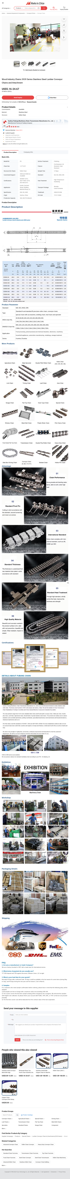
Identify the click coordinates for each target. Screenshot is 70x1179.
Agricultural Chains (23, 1118)
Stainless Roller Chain (26, 1162)
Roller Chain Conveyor (28, 1144)
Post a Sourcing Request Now (54, 1040)
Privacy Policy (62, 1172)
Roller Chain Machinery (59, 1157)
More (3, 1165)
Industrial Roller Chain (9, 1162)
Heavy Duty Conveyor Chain (46, 1144)
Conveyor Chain (41, 13)
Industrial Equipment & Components (16, 13)
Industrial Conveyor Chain (10, 1144)
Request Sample (32, 102)
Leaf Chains (5, 1122)
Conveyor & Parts (31, 13)
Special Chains (39, 1118)
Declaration (54, 1172)
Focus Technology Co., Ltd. (23, 1172)
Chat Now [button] (53, 98)
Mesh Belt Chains (56, 1122)
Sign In (5, 144)
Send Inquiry (18, 97)
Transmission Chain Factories (30, 1153)
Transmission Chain (24, 1122)
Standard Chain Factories (10, 1153)
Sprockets (4, 1125)
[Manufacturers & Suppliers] (35, 3)
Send (17, 1040)
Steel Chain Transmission (42, 1157)
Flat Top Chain (39, 1122)
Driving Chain (55, 1118)
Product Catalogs (27, 1115)
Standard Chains (23, 1125)
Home (3, 13)
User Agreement (45, 1172)
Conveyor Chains (6, 1118)
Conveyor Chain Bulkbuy (42, 1162)
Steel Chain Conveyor (25, 1157)
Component (55, 1125)
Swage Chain (38, 1125)
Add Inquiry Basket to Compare (35, 70)
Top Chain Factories (47, 1153)
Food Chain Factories (9, 1157)
